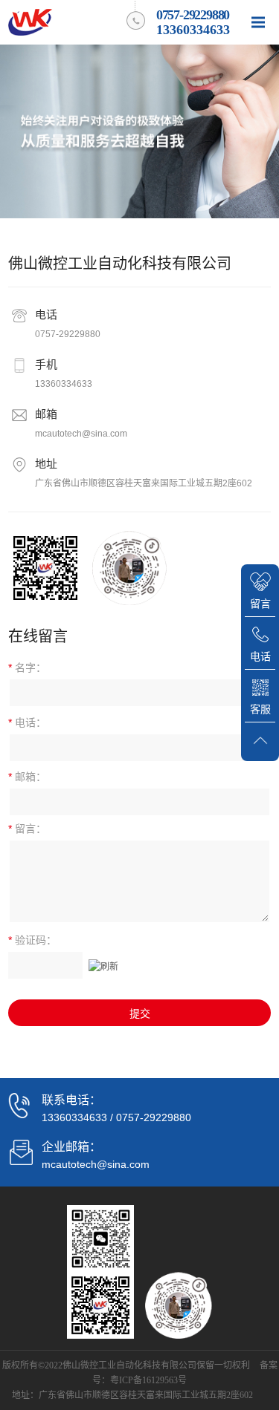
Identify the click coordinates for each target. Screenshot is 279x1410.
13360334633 (63, 384)
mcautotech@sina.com (81, 433)
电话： (27, 722)
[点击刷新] (103, 965)
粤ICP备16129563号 (148, 1380)
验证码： (32, 940)
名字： (27, 667)
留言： (27, 829)
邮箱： (27, 777)
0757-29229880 (67, 334)
